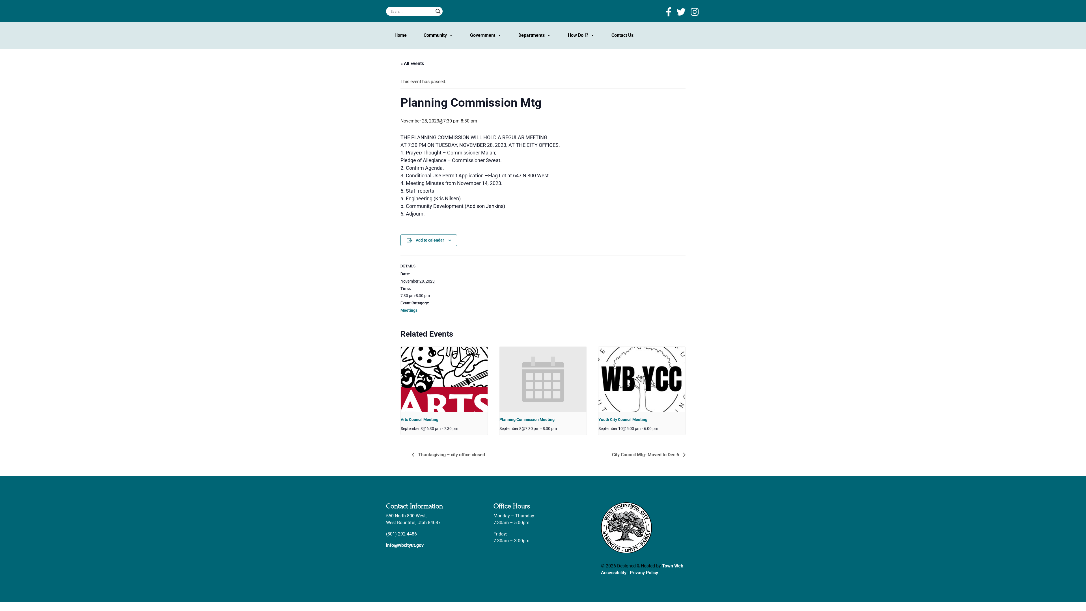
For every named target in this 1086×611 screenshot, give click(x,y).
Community (435, 35)
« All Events (412, 63)
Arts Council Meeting (419, 419)
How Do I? (578, 35)
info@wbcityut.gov (405, 545)
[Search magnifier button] (438, 11)
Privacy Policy (644, 572)
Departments (531, 35)
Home (401, 35)
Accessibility (613, 572)
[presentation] (444, 379)
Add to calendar (430, 240)
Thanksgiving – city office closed (451, 454)
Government (482, 35)
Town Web (672, 566)
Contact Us (622, 35)
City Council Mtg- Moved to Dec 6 (646, 454)
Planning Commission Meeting (527, 419)
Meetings (408, 310)
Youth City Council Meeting (622, 419)
